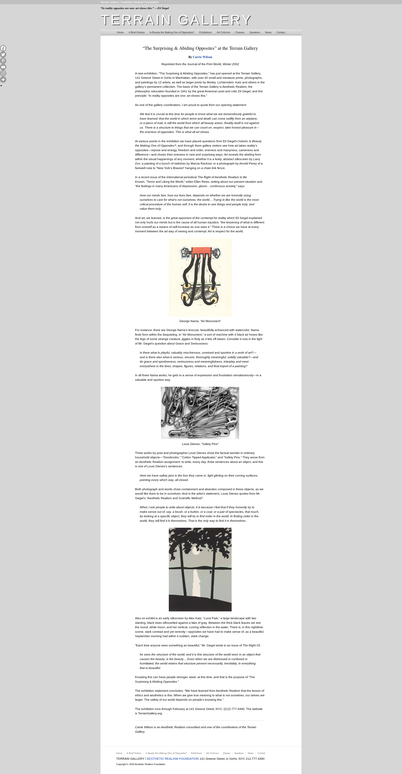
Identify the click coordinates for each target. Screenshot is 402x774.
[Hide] (1, 85)
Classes (226, 753)
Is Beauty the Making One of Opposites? (166, 753)
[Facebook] (3, 48)
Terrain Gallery (109, 2)
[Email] (3, 67)
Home (119, 753)
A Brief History (134, 753)
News (250, 753)
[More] (3, 79)
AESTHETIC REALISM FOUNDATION (173, 758)
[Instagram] (3, 73)
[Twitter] (3, 54)
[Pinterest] (3, 61)
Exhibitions (196, 753)
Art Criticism (212, 753)
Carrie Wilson (202, 57)
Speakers (239, 753)
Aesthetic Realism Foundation (140, 2)
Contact (261, 753)
